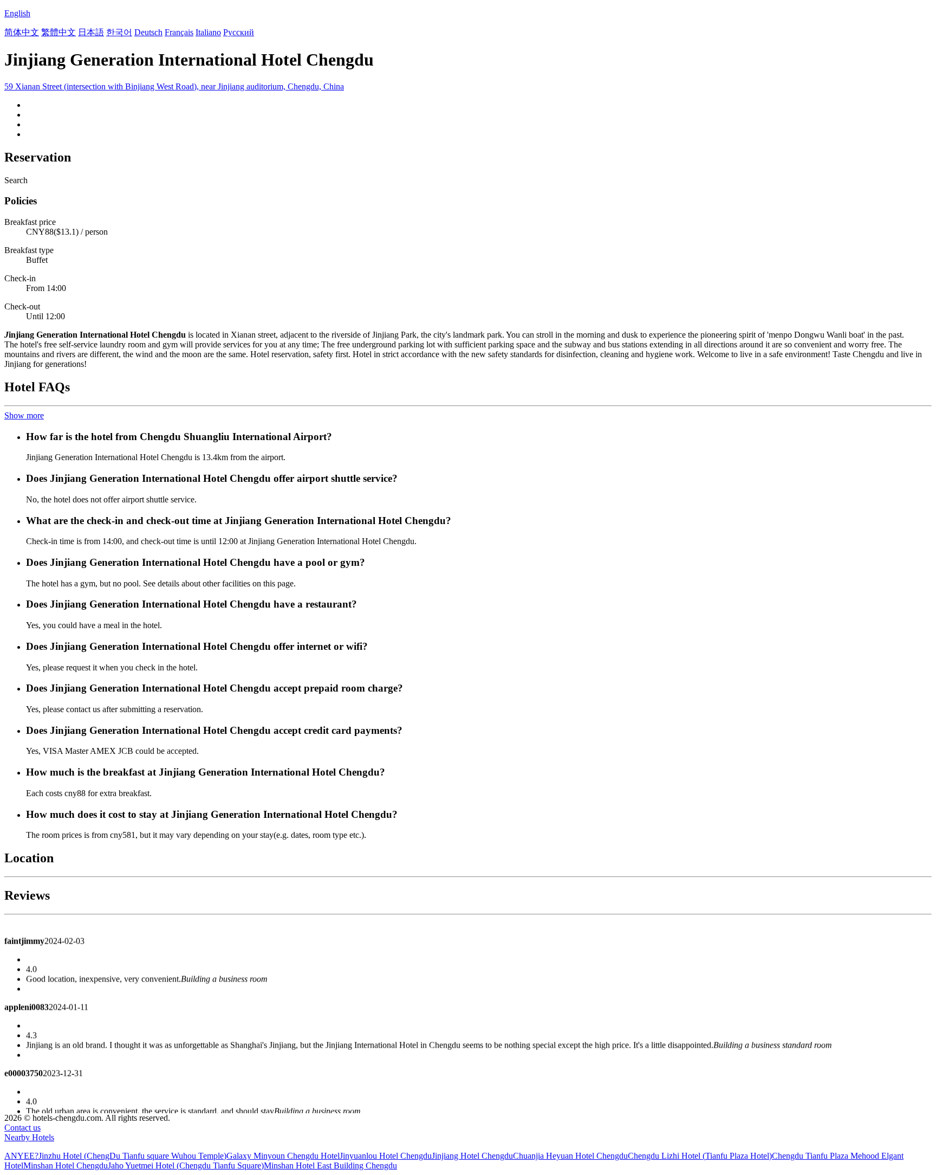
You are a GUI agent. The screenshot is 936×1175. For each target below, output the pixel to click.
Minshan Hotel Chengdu (65, 1165)
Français (179, 32)
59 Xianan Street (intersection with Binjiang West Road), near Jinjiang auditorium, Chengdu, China (174, 86)
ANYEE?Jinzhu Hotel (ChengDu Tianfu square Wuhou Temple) (115, 1155)
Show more (24, 415)
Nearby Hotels (29, 1137)
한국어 (119, 32)
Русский (238, 32)
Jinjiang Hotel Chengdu (472, 1155)
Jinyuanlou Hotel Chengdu (386, 1155)
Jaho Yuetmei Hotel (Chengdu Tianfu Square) (186, 1165)
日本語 (91, 32)
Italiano (208, 32)
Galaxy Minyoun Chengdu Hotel (283, 1155)
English (17, 13)
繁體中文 (58, 32)
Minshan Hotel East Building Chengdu (330, 1165)
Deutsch (148, 32)
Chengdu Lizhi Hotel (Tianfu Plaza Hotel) (700, 1155)
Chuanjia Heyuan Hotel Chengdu (570, 1155)
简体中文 (21, 32)
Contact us (22, 1127)
